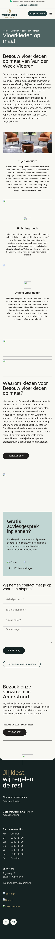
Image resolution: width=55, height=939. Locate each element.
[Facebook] (13, 922)
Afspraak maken (40, 1)
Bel (11, 815)
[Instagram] (6, 922)
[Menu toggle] (50, 13)
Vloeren (14, 31)
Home (5, 31)
